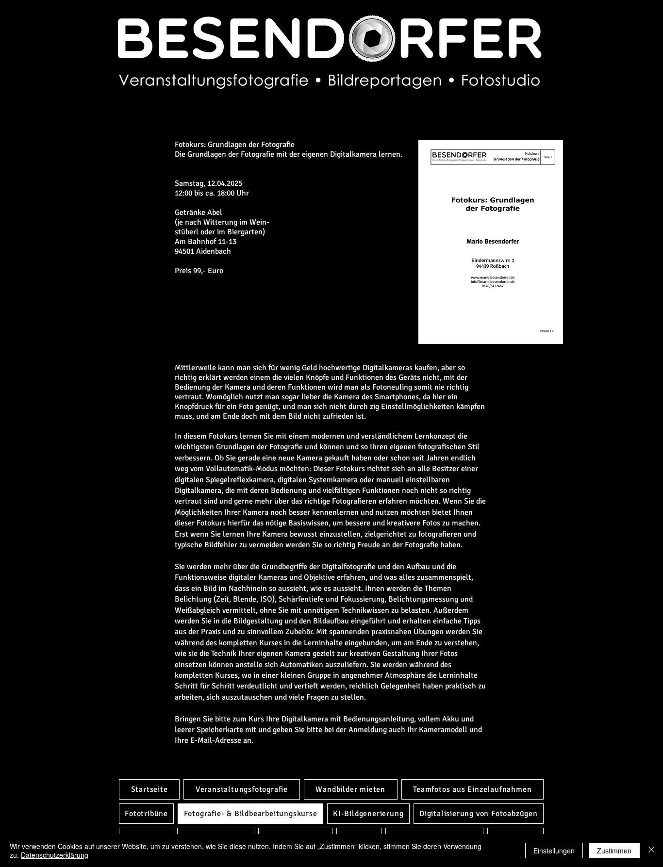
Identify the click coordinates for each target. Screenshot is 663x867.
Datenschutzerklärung (54, 855)
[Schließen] (651, 850)
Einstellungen (554, 850)
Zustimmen (614, 850)
